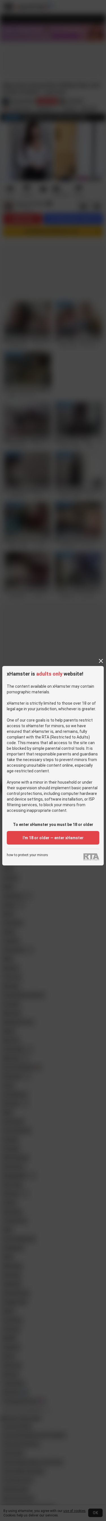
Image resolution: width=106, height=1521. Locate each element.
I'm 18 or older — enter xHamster (53, 838)
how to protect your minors (27, 855)
